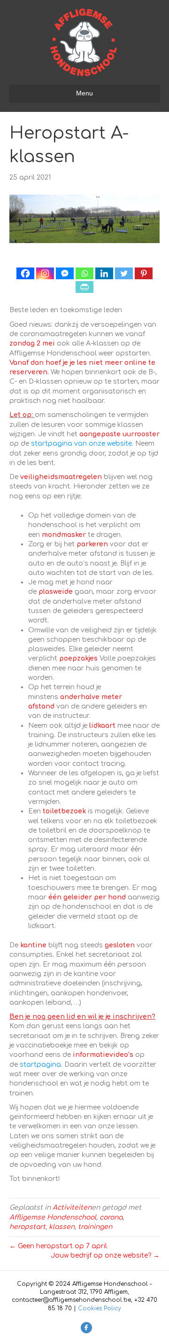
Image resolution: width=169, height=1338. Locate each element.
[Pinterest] (144, 273)
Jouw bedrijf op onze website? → (105, 1255)
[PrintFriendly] (84, 287)
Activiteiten (72, 1207)
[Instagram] (45, 273)
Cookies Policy (99, 1308)
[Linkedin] (104, 273)
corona (111, 1217)
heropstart (27, 1226)
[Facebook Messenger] (65, 273)
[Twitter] (124, 273)
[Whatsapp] (84, 273)
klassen (62, 1226)
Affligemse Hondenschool (52, 1217)
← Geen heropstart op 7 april (58, 1246)
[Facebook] (25, 273)
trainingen (95, 1226)
